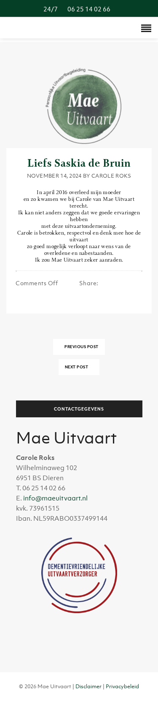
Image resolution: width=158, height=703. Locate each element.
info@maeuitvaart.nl (55, 498)
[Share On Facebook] (85, 290)
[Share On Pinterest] (102, 290)
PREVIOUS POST (81, 346)
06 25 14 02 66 (79, 8)
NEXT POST (77, 367)
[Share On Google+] (111, 290)
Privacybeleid (122, 686)
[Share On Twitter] (93, 290)
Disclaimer (88, 686)
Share (89, 283)
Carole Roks (111, 175)
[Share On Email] (120, 290)
